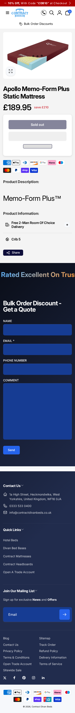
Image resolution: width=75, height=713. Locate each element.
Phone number (15, 360)
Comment (11, 380)
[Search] (52, 13)
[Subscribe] (64, 614)
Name (7, 321)
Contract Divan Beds (42, 706)
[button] (37, 136)
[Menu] (7, 13)
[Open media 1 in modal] (37, 55)
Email (8, 341)
